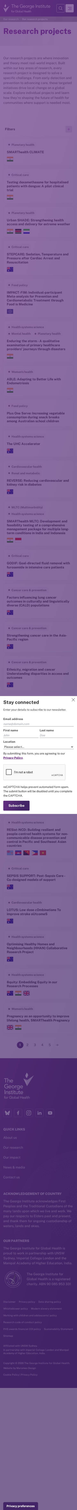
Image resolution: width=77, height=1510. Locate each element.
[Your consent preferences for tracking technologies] (20, 1506)
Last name (47, 730)
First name (10, 730)
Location (9, 741)
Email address (13, 719)
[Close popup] (73, 700)
